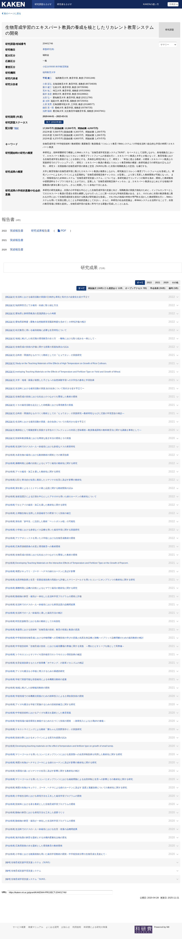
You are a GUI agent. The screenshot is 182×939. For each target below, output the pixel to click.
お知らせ (65, 927)
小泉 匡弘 (47, 84)
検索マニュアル (35, 927)
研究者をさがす (64, 4)
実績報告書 (16, 230)
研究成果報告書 (40, 230)
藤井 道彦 (47, 94)
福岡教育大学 (49, 72)
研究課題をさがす (43, 4)
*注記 (16, 128)
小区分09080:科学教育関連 (56, 66)
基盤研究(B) (48, 49)
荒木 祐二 (47, 90)
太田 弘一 (47, 97)
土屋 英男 (47, 104)
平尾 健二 (47, 78)
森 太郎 (46, 101)
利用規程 (77, 927)
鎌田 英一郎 (48, 107)
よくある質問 (52, 927)
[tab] (93, 268)
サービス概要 (19, 927)
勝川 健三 (47, 87)
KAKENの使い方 (151, 4)
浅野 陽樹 (47, 111)
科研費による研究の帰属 (95, 927)
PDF (63, 230)
